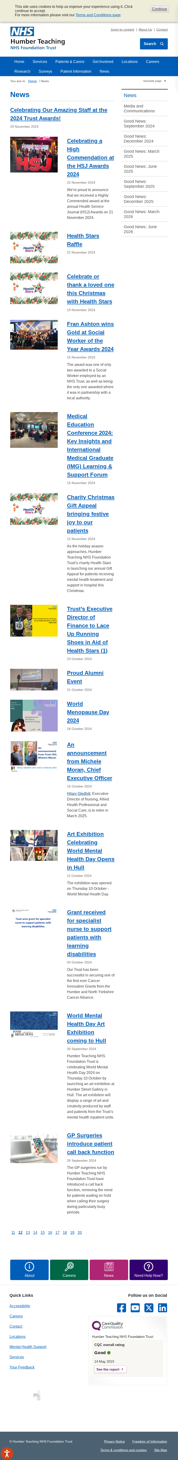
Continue (159, 9)
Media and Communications (139, 108)
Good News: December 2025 (138, 199)
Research (22, 71)
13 (28, 1233)
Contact (162, 29)
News (104, 71)
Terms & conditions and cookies (123, 1450)
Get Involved (103, 62)
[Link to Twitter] (148, 1307)
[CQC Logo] (107, 1329)
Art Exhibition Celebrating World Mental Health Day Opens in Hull (90, 851)
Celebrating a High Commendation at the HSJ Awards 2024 (90, 157)
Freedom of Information (149, 1441)
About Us (145, 29)
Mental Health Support (28, 1347)
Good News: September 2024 (139, 123)
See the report (107, 1369)
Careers (152, 62)
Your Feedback (22, 1367)
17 (57, 1233)
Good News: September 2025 (139, 184)
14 (35, 1233)
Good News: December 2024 (138, 138)
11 (13, 1233)
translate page (152, 81)
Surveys (45, 71)
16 (50, 1233)
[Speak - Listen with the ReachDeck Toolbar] (7, 1453)
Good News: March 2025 (141, 154)
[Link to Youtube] (135, 1307)
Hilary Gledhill (78, 794)
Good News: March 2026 (141, 214)
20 (80, 1233)
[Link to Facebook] (121, 1307)
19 (72, 1233)
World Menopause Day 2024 (88, 712)
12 (20, 1233)
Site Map (160, 1450)
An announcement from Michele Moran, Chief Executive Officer (89, 761)
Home (19, 62)
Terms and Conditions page (98, 15)
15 (43, 1233)
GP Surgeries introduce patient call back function (90, 1143)
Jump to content (122, 29)
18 (65, 1233)
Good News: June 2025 (140, 169)
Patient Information (75, 71)
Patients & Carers (69, 62)
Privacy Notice (114, 1441)
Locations (130, 62)
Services (40, 62)
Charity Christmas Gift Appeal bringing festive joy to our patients (90, 514)
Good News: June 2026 (140, 229)
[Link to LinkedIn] (162, 1307)
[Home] (37, 38)
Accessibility (20, 1306)
